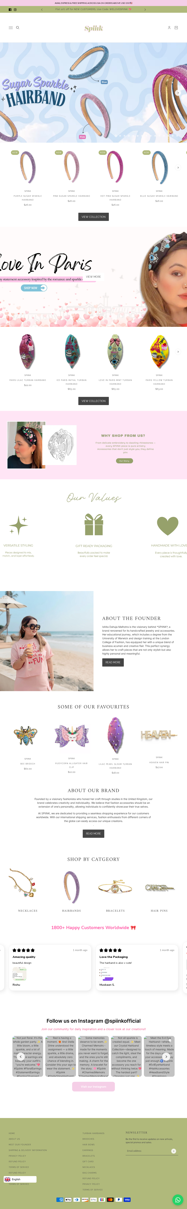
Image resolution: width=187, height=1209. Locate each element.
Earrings (88, 1150)
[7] (142, 136)
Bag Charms (90, 1173)
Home (12, 1133)
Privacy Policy (17, 1156)
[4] (129, 136)
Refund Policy (17, 1162)
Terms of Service (19, 1167)
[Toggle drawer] (11, 28)
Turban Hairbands (93, 1133)
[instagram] (15, 9)
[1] (116, 136)
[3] (124, 136)
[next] (145, 9)
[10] (155, 136)
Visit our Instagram (93, 1086)
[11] (159, 136)
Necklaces (89, 1167)
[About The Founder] (47, 641)
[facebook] (10, 9)
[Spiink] (93, 28)
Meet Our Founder (20, 1145)
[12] (164, 136)
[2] (120, 136)
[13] (168, 136)
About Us (14, 1139)
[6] (138, 136)
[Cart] (176, 28)
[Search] (18, 28)
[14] (173, 136)
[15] (177, 136)
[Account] (169, 28)
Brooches (88, 1139)
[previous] (41, 9)
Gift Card (88, 1162)
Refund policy (17, 1173)
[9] (151, 136)
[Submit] (173, 1151)
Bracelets (89, 1156)
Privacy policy (91, 1184)
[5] (133, 136)
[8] (146, 136)
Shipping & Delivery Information (28, 1150)
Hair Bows (89, 1145)
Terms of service (19, 1184)
